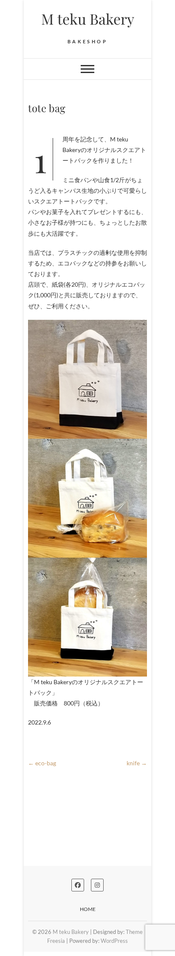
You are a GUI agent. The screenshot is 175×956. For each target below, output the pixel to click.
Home (88, 909)
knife (137, 763)
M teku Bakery (87, 18)
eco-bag (42, 763)
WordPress (114, 940)
